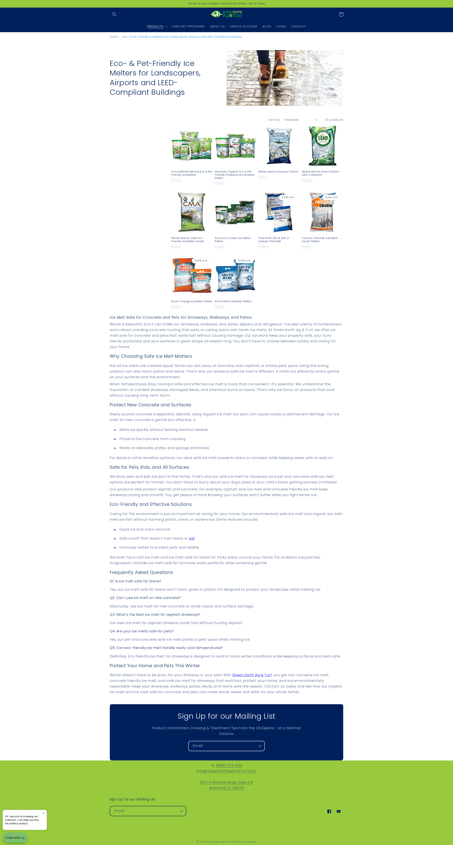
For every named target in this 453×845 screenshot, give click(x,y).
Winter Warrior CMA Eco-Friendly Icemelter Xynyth (187, 240)
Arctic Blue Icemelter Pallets (233, 301)
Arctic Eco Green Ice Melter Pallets (233, 240)
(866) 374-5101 (229, 765)
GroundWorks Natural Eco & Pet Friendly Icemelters (191, 173)
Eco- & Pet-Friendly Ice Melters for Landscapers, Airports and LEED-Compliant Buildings (182, 37)
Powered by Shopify (245, 841)
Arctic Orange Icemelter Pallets (191, 301)
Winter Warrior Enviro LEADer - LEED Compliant (321, 173)
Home (114, 37)
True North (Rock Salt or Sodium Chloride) (273, 240)
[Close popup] (44, 813)
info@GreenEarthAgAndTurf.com (226, 771)
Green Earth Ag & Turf (219, 841)
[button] (114, 14)
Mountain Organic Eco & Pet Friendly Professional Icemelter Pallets (235, 175)
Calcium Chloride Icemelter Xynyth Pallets (320, 240)
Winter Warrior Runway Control (278, 171)
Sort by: (274, 120)
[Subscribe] (259, 746)
